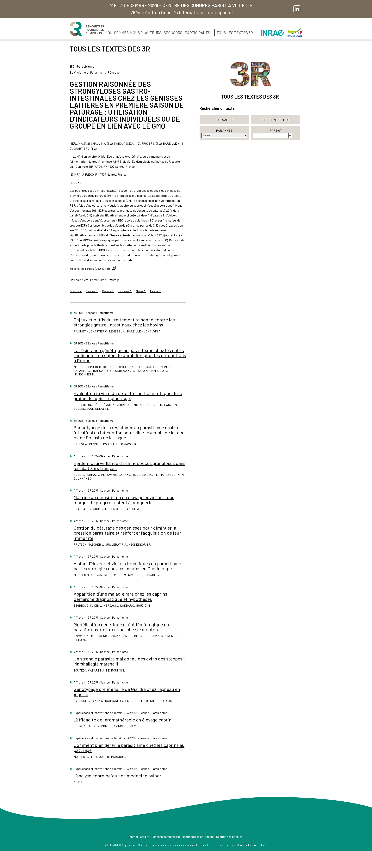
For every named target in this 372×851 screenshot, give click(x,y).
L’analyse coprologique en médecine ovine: (117, 775)
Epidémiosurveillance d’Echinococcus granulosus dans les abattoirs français (129, 465)
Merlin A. (141, 291)
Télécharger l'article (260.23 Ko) (90, 268)
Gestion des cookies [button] (229, 836)
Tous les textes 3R (235, 32)
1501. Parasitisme (82, 66)
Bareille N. (76, 291)
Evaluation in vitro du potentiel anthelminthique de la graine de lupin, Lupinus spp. (128, 395)
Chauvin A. (108, 291)
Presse (209, 836)
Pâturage (114, 72)
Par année (224, 130)
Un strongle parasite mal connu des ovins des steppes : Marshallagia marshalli (129, 661)
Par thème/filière (276, 119)
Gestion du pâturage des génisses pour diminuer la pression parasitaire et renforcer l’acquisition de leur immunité (127, 533)
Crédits (144, 836)
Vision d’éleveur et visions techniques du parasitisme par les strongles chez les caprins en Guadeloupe (127, 566)
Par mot (276, 130)
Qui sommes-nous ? (125, 32)
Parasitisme (98, 72)
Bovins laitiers (79, 72)
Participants (197, 32)
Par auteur (224, 119)
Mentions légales (192, 836)
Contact (133, 836)
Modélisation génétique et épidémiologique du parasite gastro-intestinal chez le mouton (121, 627)
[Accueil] (87, 29)
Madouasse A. (125, 291)
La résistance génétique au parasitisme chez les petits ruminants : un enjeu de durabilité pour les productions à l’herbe (130, 355)
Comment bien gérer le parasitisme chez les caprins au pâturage (129, 747)
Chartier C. (92, 291)
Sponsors (173, 32)
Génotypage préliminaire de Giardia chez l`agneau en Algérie (127, 691)
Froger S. (155, 291)
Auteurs (153, 32)
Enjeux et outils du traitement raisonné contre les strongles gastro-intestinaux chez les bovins (124, 322)
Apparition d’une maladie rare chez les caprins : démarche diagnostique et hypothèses (122, 596)
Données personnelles (165, 836)
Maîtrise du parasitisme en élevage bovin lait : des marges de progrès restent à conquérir (124, 499)
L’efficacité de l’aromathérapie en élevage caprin (122, 719)
